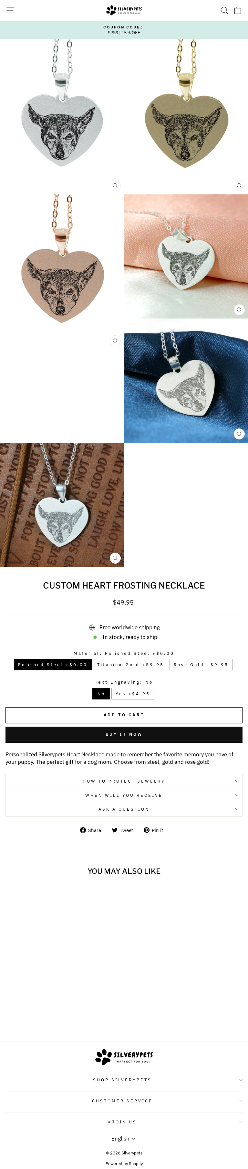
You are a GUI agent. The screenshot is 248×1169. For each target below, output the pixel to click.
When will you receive (124, 795)
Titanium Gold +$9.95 (130, 664)
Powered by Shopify (124, 1163)
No (101, 694)
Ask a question (124, 809)
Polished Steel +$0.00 (52, 664)
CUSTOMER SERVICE (122, 1101)
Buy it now (124, 734)
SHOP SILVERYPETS (122, 1080)
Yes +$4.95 (133, 694)
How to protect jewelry (124, 781)
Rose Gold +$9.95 (201, 664)
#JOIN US (122, 1122)
